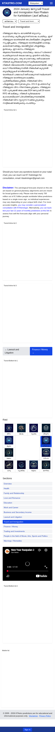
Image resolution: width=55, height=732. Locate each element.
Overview (8, 484)
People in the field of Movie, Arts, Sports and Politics (26, 536)
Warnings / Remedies (13, 541)
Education (8, 503)
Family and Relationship (14, 493)
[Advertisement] (27, 139)
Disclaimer (33, 716)
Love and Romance (12, 498)
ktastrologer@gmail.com (32, 178)
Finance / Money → (40, 351)
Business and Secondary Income (18, 512)
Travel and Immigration (13, 522)
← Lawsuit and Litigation (12, 351)
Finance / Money (11, 526)
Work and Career (11, 507)
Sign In (27, 730)
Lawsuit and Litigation (13, 517)
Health (6, 488)
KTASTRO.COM (12, 3)
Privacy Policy (45, 716)
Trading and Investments (14, 531)
